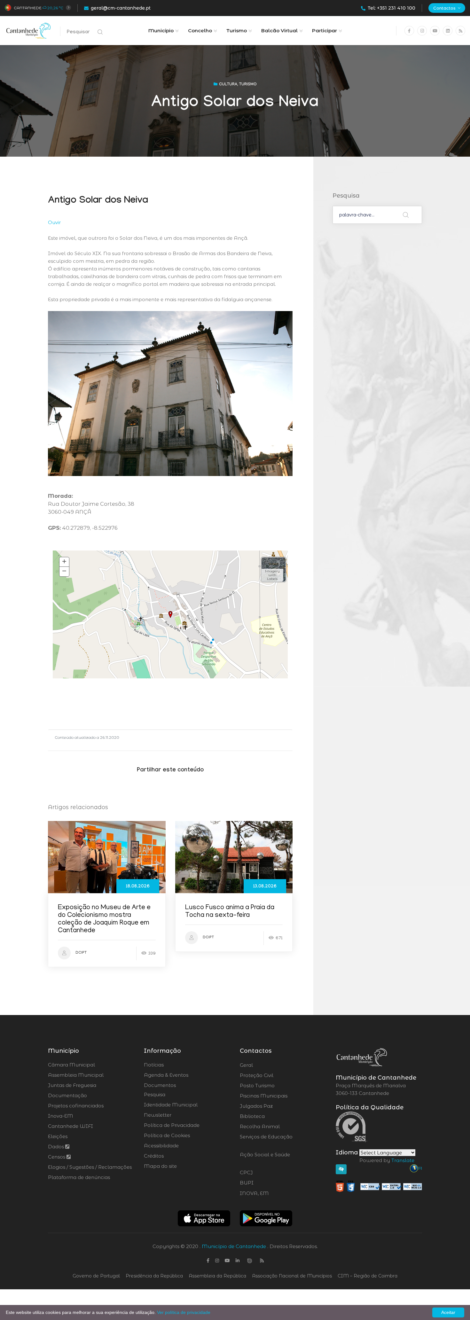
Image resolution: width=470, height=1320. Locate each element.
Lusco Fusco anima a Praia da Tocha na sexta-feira (229, 911)
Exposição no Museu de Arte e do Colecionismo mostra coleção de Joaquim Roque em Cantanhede (104, 919)
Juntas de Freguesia (72, 1085)
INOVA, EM (272, 1193)
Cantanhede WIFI (70, 1126)
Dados (56, 1147)
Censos (57, 1157)
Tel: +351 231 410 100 (391, 8)
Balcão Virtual (279, 30)
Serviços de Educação (266, 1141)
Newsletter (157, 1115)
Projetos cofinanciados (76, 1106)
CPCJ (263, 1172)
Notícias (154, 1065)
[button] (273, 569)
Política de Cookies (167, 1135)
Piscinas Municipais (281, 1096)
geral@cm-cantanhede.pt (121, 8)
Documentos (160, 1085)
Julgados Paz (274, 1106)
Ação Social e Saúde (265, 1159)
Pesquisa (154, 1094)
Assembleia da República (217, 1276)
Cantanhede (28, 7)
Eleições (57, 1136)
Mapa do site (160, 1166)
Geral (263, 1065)
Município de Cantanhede (234, 1246)
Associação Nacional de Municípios (292, 1276)
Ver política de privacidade (183, 1312)
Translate (402, 1160)
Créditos (154, 1156)
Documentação (67, 1095)
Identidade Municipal (171, 1105)
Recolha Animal (277, 1126)
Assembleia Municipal (76, 1075)
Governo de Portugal (96, 1276)
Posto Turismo (274, 1085)
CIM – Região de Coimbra (367, 1276)
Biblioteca (270, 1116)
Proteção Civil (274, 1075)
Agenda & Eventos (166, 1075)
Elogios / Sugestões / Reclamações (90, 1167)
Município (161, 30)
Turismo (236, 30)
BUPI (264, 1183)
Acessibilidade (161, 1146)
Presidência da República (154, 1276)
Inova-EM (60, 1116)
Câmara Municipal (71, 1065)
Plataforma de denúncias (79, 1177)
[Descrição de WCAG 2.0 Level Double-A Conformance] (379, 1186)
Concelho (200, 30)
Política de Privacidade (172, 1125)
